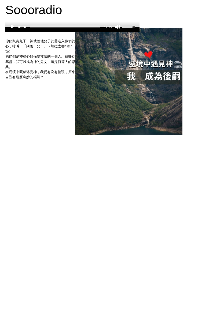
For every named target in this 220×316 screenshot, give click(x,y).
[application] (72, 29)
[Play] (12, 26)
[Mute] (117, 26)
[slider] (65, 26)
